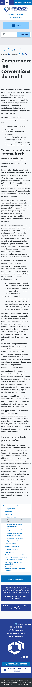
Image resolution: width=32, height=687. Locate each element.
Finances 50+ (9, 552)
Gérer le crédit (8, 51)
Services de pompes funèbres (15, 555)
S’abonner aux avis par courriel (17, 670)
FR (7, 2)
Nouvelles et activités (16, 633)
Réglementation (16, 18)
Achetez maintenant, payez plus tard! (16, 530)
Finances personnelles (15, 49)
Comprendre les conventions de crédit (16, 520)
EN (2, 2)
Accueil (5, 49)
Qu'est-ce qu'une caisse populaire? (13, 563)
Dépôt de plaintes (16, 630)
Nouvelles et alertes (16, 15)
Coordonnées (16, 627)
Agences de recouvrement (15, 538)
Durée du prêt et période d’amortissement (14, 525)
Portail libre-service (24, 2)
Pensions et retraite (12, 549)
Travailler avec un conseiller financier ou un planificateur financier (15, 568)
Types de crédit (11, 517)
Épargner (8, 511)
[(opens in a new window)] (19, 54)
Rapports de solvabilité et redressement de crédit (14, 534)
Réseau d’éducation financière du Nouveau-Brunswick (16, 558)
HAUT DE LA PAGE (24, 624)
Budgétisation (10, 509)
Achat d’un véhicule (12, 546)
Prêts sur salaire (11, 544)
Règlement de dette (12, 541)
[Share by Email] (26, 54)
